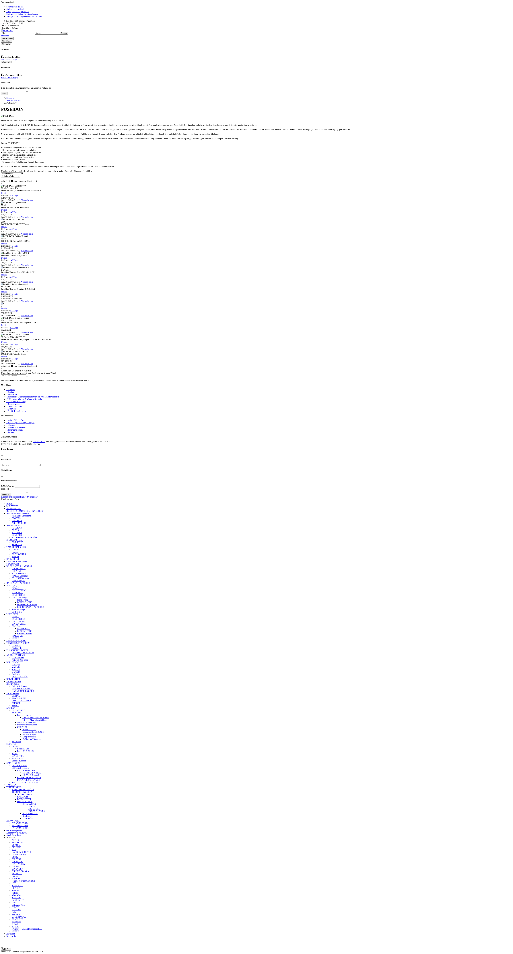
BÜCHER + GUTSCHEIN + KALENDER (25, 511)
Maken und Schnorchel (21, 516)
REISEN (10, 504)
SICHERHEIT (12, 693)
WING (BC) (11, 585)
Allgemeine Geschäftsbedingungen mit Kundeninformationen (32, 397)
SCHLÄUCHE (13, 763)
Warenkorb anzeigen (9, 77)
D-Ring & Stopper (19, 686)
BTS (14, 849)
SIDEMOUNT (12, 564)
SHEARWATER (19, 554)
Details (4, 193)
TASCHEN (11, 785)
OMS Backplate (18, 580)
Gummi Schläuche (19, 765)
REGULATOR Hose (26, 770)
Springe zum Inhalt (14, 7)
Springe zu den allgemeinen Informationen (24, 16)
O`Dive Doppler (13, 559)
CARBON (16, 645)
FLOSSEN (16, 518)
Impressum (11, 394)
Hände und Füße (29, 804)
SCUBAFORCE (19, 573)
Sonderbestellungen (14, 835)
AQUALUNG (18, 842)
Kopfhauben (27, 816)
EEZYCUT (17, 873)
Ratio (14, 912)
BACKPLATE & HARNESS (19, 566)
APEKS (15, 530)
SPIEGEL (16, 703)
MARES (15, 556)
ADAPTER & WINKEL (22, 689)
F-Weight (16, 674)
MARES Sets (17, 636)
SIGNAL (16, 696)
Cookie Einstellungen (16, 411)
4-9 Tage (14, 195)
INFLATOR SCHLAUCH (28, 780)
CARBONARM (19, 854)
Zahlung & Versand (15, 406)
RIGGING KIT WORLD (23, 653)
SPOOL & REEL (19, 698)
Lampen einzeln (24, 715)
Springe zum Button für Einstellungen (22, 14)
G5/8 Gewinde (18, 657)
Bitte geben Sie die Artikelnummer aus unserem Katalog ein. (26, 88)
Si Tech (15, 924)
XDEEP (15, 638)
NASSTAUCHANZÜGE (23, 789)
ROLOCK (16, 914)
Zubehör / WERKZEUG (17, 833)
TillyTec (15, 926)
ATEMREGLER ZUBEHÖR (24, 537)
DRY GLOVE (34, 806)
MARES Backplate (20, 576)
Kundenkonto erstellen (10, 497)
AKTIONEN (17, 648)
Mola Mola (16, 895)
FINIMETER (17, 542)
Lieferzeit (10, 409)
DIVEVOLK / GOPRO (16, 561)
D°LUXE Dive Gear (20, 871)
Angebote (10, 934)
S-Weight (16, 669)
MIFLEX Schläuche (20, 768)
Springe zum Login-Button (17, 11)
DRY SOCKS (34, 809)
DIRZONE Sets (18, 621)
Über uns (10, 425)
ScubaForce (17, 532)
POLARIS (16, 910)
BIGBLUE (16, 741)
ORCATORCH (18, 710)
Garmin (15, 876)
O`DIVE (15, 907)
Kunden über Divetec (16, 427)
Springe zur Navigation (16, 9)
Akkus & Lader (29, 729)
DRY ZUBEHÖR (24, 801)
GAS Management (14, 830)
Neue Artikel (11, 936)
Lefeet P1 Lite (23, 749)
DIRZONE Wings (19, 597)
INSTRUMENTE (14, 540)
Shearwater (16, 922)
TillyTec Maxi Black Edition (34, 720)
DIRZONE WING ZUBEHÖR (30, 607)
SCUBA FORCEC (25, 794)
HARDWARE (12, 684)
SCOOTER (11, 744)
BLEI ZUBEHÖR (20, 677)
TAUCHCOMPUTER (16, 547)
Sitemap (10, 432)
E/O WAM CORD (20, 823)
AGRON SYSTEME (15, 655)
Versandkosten (27, 200)
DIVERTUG (17, 861)
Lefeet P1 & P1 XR (25, 751)
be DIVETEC (12, 506)
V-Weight (16, 667)
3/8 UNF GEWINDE (31, 773)
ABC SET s (17, 520)
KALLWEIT (22, 797)
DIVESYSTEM (19, 568)
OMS (14, 902)
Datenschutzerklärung (16, 401)
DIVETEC (16, 866)
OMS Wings (17, 612)
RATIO (15, 552)
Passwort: (5, 489)
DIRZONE (16, 571)
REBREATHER (13, 679)
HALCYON (17, 592)
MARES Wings (18, 609)
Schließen (6, 949)
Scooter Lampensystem (27, 725)
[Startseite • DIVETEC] (7, 30)
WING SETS (12, 614)
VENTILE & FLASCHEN (18, 643)
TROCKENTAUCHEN (22, 792)
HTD (14, 883)
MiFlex (15, 893)
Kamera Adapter (29, 734)
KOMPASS (17, 544)
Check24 (15, 857)
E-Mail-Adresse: (8, 486)
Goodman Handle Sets (26, 722)
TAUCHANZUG (14, 787)
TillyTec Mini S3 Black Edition (35, 717)
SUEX (15, 753)
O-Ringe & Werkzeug (31, 739)
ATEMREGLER (13, 525)
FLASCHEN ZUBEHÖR (17, 650)
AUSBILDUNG (13, 508)
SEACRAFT (17, 758)
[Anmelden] (27, 376)
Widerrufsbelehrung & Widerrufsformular (24, 399)
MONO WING (23, 629)
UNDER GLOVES (36, 811)
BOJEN (15, 705)
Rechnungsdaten (14, 404)
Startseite (10, 389)
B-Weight (16, 672)
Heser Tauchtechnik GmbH (23, 881)
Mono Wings (22, 600)
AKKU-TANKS (13, 821)
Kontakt (10, 392)
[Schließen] (2, 55)
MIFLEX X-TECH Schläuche (25, 782)
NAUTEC (16, 897)
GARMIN (16, 549)
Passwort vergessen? (29, 497)
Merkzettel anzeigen (9, 59)
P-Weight (16, 665)
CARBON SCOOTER (22, 852)
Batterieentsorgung (14, 430)
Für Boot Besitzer (13, 681)
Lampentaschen (29, 737)
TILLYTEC (17, 713)
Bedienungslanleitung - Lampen (20, 422)
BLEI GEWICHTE (14, 662)
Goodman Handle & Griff (33, 732)
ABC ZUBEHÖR (19, 523)
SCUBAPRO (17, 535)
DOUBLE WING (24, 602)
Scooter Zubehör (19, 761)
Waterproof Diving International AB (27, 929)
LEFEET (16, 746)
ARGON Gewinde (20, 660)
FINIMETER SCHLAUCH (29, 777)
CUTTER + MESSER (21, 701)
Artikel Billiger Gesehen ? (18, 420)
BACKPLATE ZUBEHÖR (18, 583)
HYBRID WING (24, 633)
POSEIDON (17, 528)
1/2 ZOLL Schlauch (30, 775)
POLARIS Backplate (21, 578)
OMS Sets (16, 626)
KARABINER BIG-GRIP (23, 691)
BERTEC (16, 845)
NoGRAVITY (18, 900)
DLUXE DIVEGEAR (16, 641)
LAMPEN (10, 708)
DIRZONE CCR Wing (27, 604)
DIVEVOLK (17, 869)
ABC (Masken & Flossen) (17, 513)
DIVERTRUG (18, 756)
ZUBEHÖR (22, 727)
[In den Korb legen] (27, 91)
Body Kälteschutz (30, 813)
